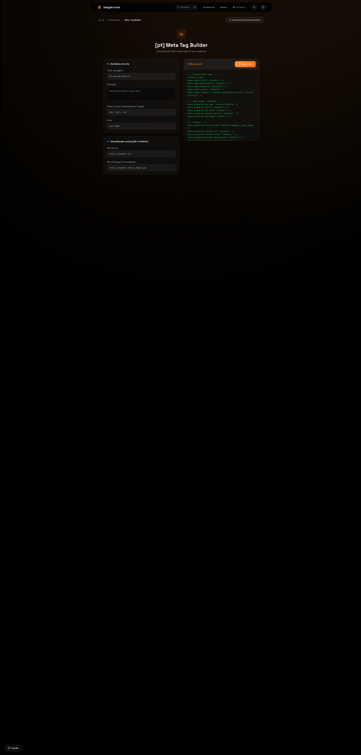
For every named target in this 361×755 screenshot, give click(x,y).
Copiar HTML (247, 64)
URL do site (112, 148)
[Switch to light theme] (254, 7)
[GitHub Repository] (263, 7)
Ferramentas (115, 20)
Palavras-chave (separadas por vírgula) (125, 106)
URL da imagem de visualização (121, 162)
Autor (109, 120)
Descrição (111, 84)
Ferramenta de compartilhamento (246, 20)
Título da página (115, 70)
